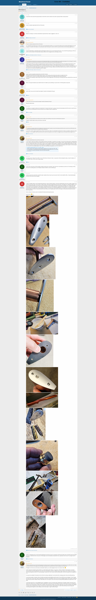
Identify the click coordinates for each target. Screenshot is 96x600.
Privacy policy (69, 597)
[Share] (75, 15)
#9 (76, 89)
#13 (76, 124)
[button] (32, 4)
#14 (76, 136)
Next (22, 12)
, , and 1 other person (34, 69)
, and (31, 37)
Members (35, 4)
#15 (76, 156)
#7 (76, 72)
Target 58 (20, 11)
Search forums (24, 6)
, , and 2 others (32, 550)
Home (20, 4)
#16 (76, 164)
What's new (29, 4)
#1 (76, 14)
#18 (76, 181)
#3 (76, 31)
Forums (24, 4)
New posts (20, 6)
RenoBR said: (29, 59)
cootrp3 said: (29, 126)
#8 (76, 80)
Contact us (59, 597)
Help (72, 597)
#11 (76, 106)
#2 (76, 23)
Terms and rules (64, 597)
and (30, 29)
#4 (76, 40)
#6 (76, 57)
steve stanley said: (29, 42)
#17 (76, 173)
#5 (76, 49)
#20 (76, 561)
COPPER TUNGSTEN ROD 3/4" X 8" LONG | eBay (35, 147)
